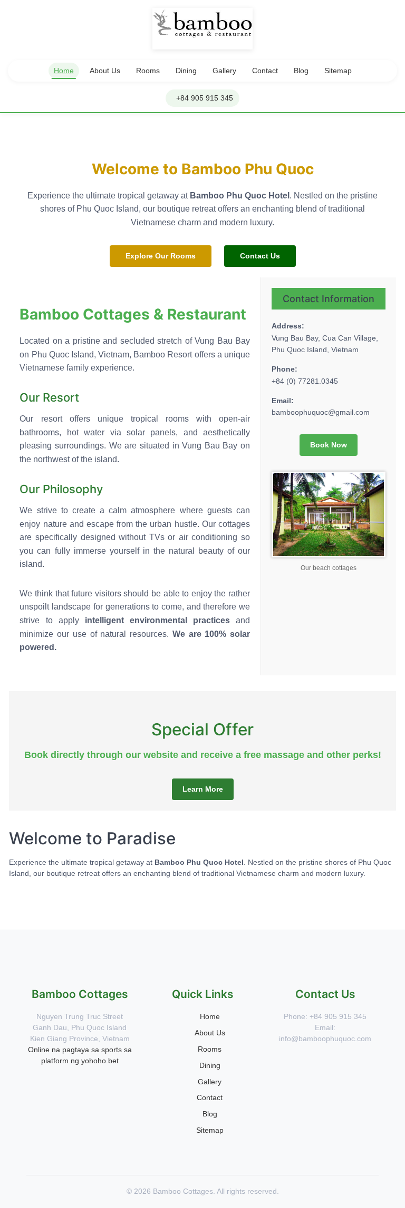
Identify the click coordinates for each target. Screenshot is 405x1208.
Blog (301, 70)
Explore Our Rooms (161, 256)
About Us (105, 70)
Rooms (148, 70)
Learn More (202, 789)
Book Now (328, 445)
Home (64, 70)
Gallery (224, 70)
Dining (186, 70)
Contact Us (260, 256)
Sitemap (338, 70)
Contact (265, 70)
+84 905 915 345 (204, 98)
